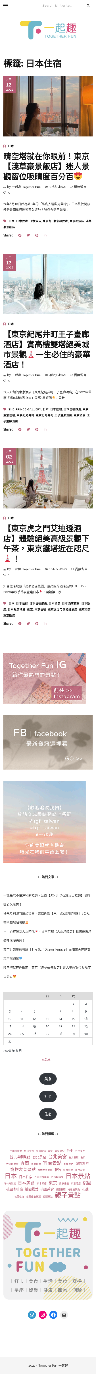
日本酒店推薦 (71, 603)
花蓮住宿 (19, 1196)
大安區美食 (12, 1164)
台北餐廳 (74, 1157)
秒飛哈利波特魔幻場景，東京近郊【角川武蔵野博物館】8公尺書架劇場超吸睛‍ (46, 918)
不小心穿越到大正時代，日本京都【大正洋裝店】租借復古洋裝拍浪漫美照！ (47, 936)
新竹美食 (80, 1170)
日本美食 (26, 1183)
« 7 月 (46, 1059)
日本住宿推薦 (72, 409)
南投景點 (60, 1151)
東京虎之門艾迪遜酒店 (62, 609)
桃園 (87, 1183)
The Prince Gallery (25, 409)
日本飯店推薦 (16, 609)
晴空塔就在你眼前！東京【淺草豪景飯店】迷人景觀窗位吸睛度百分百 (46, 166)
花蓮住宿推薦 (33, 1196)
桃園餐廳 (61, 1189)
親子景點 (68, 1195)
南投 (50, 1151)
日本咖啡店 (57, 1177)
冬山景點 (41, 1151)
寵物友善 (82, 1164)
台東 (83, 1157)
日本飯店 (35, 221)
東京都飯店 (77, 221)
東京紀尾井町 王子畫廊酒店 (54, 415)
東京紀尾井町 (25, 415)
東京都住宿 (60, 221)
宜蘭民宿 (68, 1164)
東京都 (47, 221)
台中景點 (80, 1151)
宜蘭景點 (52, 1163)
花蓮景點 (48, 1196)
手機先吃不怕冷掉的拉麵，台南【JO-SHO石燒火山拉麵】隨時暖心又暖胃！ (46, 900)
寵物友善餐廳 (45, 1170)
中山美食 (29, 1151)
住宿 (48, 1114)
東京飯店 (9, 615)
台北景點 (39, 1157)
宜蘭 (25, 1163)
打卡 (48, 1096)
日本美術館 (10, 1183)
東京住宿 (9, 415)
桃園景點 (31, 1189)
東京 (86, 409)
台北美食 (57, 1156)
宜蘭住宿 (36, 1164)
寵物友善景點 (23, 1169)
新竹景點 (68, 1170)
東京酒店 (80, 415)
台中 (70, 1151)
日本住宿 (22, 221)
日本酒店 (55, 603)
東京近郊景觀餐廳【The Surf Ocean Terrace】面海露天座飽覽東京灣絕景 (46, 954)
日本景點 (77, 1176)
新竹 (57, 1170)
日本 (11, 146)
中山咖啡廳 (16, 1151)
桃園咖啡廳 (14, 1189)
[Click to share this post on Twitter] (28, 235)
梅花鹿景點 (74, 1189)
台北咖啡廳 (20, 1156)
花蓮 (85, 1189)
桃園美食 (47, 1189)
